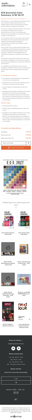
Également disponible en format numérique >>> (14, 18)
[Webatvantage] (16, 416)
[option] (16, 176)
